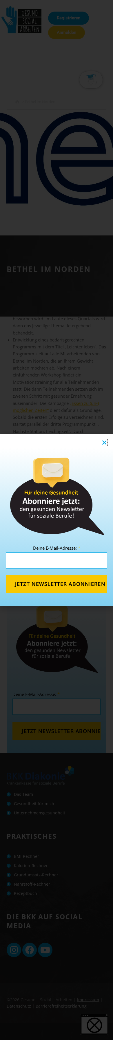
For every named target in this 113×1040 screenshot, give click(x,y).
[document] (56, 520)
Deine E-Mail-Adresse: (56, 548)
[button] (104, 442)
